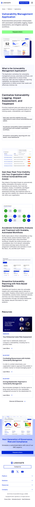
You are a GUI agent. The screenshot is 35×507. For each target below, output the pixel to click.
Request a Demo (24, 2)
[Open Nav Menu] (32, 2)
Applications (17, 9)
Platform (10, 9)
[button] (17, 476)
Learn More (6, 348)
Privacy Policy (7, 499)
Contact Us (17, 466)
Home (3, 9)
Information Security (16, 499)
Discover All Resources (16, 401)
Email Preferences (26, 499)
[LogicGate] (6, 2)
